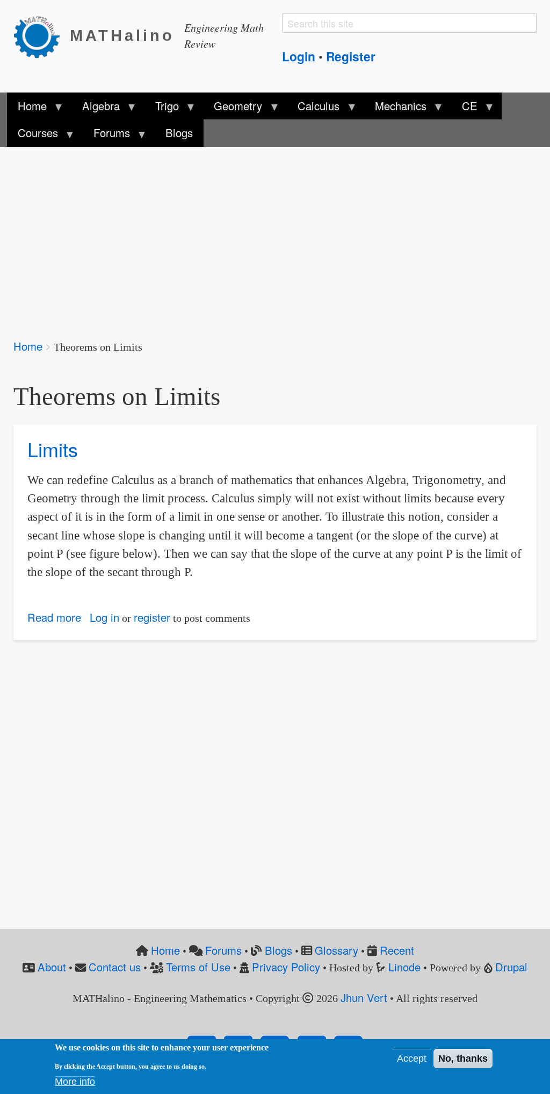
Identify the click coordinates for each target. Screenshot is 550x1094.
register (152, 617)
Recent (397, 950)
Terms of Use (198, 967)
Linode (404, 967)
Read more (54, 617)
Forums (223, 950)
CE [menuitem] (464, 108)
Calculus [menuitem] (313, 108)
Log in (104, 617)
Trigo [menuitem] (161, 108)
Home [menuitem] (27, 108)
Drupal (511, 967)
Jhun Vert (364, 997)
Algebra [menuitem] (95, 108)
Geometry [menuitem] (232, 108)
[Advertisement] (274, 235)
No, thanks (463, 1058)
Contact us (115, 967)
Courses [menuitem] (32, 135)
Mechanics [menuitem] (395, 108)
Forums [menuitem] (105, 135)
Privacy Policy (286, 967)
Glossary (336, 950)
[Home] (41, 35)
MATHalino (122, 35)
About (52, 967)
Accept (411, 1058)
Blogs (278, 950)
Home (27, 346)
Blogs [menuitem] (179, 132)
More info (75, 1081)
